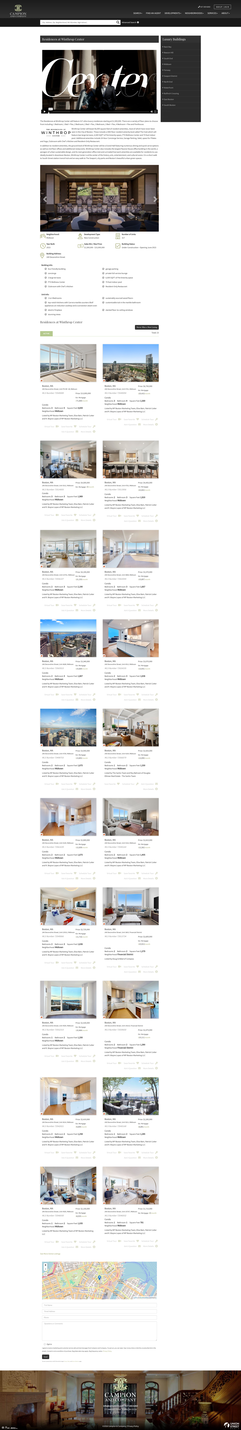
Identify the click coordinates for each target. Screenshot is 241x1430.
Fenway (167, 70)
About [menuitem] (225, 13)
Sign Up (219, 7)
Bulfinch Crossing (171, 93)
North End (168, 81)
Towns (165, 116)
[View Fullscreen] (45, 1208)
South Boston (169, 105)
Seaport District (170, 76)
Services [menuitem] (212, 13)
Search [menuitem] (137, 13)
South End (168, 58)
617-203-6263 (205, 7)
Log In (226, 7)
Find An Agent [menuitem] (153, 13)
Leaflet (135, 1231)
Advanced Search (129, 22)
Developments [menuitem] (172, 13)
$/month (144, 327)
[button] (117, 22)
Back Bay (167, 46)
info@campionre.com (113, 1339)
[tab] (46, 267)
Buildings (166, 111)
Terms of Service (75, 1294)
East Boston (169, 99)
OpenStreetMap (144, 1231)
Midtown (167, 64)
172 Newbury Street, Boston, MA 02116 (120, 1343)
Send (46, 1290)
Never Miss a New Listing (147, 260)
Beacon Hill (168, 52)
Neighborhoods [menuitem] (193, 13)
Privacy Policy (107, 1284)
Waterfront (168, 87)
